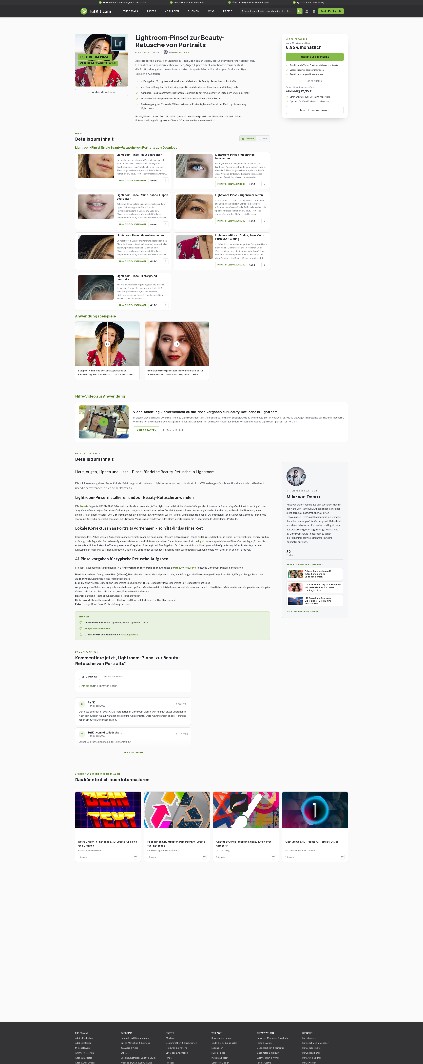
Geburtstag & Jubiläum (268, 1052)
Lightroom (204, 541)
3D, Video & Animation (177, 1052)
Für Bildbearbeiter (311, 1052)
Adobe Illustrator (83, 1057)
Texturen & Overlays (176, 1047)
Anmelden (86, 685)
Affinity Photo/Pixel (84, 1052)
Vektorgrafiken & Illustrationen (181, 1042)
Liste (264, 138)
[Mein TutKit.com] (307, 11)
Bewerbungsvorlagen (222, 1037)
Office (124, 1052)
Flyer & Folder (218, 1052)
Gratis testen (331, 11)
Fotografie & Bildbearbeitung (135, 1037)
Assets (170, 1032)
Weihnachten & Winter (268, 1057)
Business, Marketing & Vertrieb (272, 1037)
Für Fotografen (309, 1037)
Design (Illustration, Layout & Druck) (138, 1057)
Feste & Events (264, 1042)
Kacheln (250, 138)
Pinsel (146, 52)
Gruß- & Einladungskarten (224, 1042)
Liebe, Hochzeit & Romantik (270, 1047)
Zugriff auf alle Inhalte (315, 56)
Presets (139, 52)
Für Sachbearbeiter (311, 1047)
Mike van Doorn (181, 52)
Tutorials (127, 1032)
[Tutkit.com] (95, 11)
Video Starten (146, 430)
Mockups (170, 1037)
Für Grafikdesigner (311, 1057)
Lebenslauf (217, 1047)
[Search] (299, 11)
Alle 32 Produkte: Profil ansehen (302, 611)
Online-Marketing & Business (135, 1042)
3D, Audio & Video (129, 1047)
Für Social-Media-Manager (315, 1042)
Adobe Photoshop (84, 1037)
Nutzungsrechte (129, 634)
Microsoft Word (83, 1047)
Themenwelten (265, 1032)
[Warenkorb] (314, 11)
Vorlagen (217, 1032)
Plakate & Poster (220, 1057)
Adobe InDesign (83, 1042)
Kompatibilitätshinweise (97, 628)
